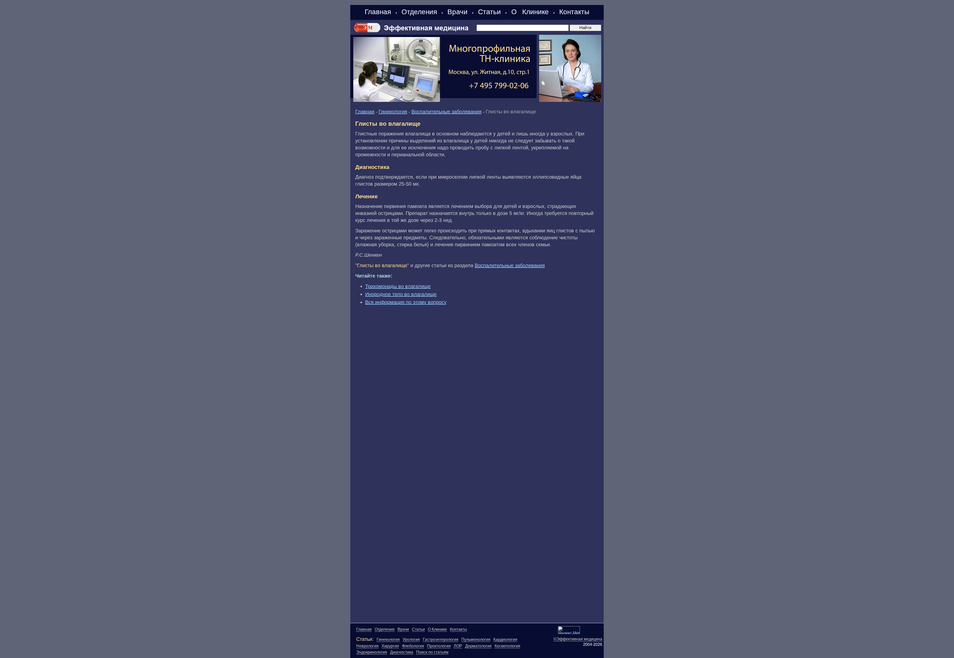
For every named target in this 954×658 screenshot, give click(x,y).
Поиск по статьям (432, 652)
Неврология (367, 646)
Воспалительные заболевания (446, 111)
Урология (411, 639)
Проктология (439, 646)
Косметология (507, 646)
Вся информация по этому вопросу (405, 302)
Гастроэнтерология (440, 639)
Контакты (574, 12)
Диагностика (401, 652)
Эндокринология (371, 652)
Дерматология (478, 646)
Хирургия (390, 646)
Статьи (489, 12)
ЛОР (458, 646)
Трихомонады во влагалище (398, 286)
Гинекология (393, 111)
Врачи (457, 12)
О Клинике (530, 12)
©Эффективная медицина (578, 639)
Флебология (413, 646)
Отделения (419, 12)
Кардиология (505, 639)
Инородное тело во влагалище (401, 294)
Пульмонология (475, 639)
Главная (378, 12)
